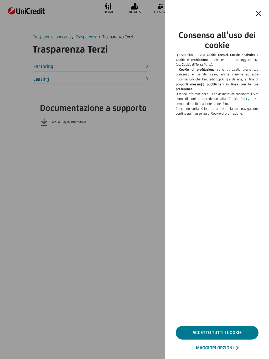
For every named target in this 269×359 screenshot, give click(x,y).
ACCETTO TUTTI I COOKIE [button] (217, 332)
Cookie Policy (239, 99)
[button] (258, 14)
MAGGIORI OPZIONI (215, 348)
